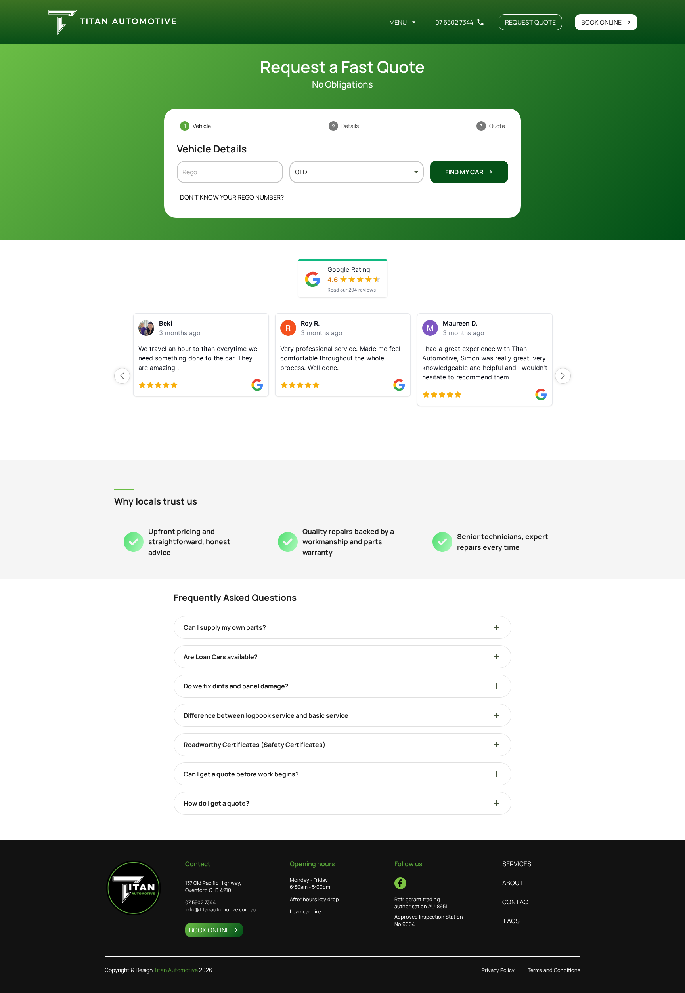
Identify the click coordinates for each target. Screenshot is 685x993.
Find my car (464, 172)
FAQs (512, 921)
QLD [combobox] (301, 172)
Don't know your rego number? (232, 197)
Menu (398, 22)
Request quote (530, 22)
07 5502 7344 (454, 22)
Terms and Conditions (554, 970)
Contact (517, 902)
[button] (122, 376)
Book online (601, 22)
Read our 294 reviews (351, 290)
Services (516, 864)
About (512, 883)
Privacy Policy (498, 970)
